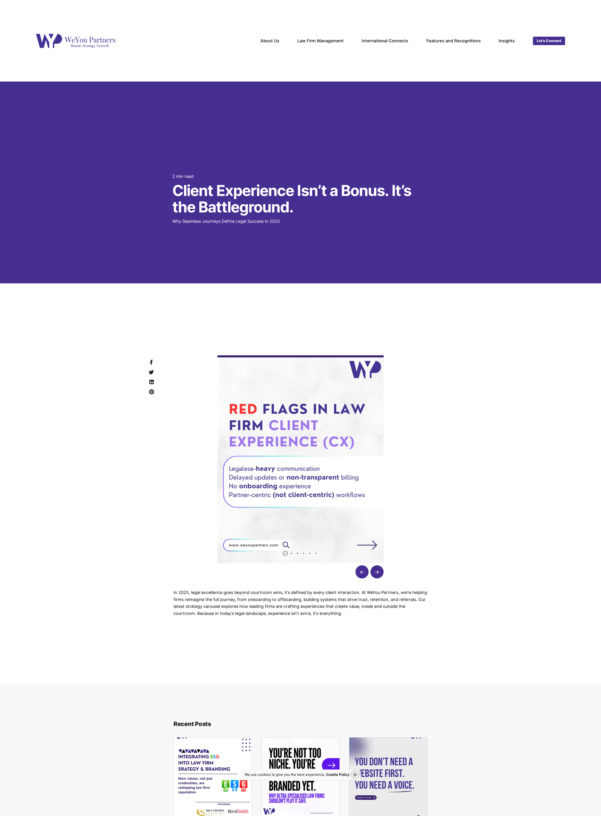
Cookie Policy (338, 774)
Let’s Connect (549, 41)
